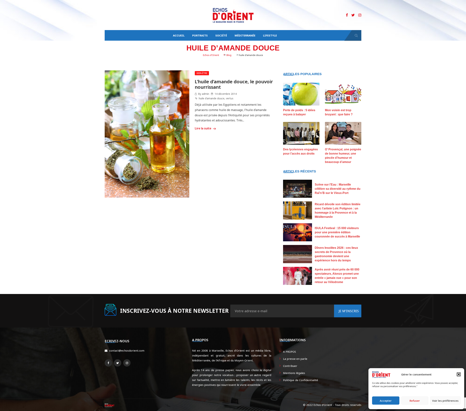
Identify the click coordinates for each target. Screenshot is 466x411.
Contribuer (290, 366)
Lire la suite (203, 128)
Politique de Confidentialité (300, 380)
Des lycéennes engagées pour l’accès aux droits (300, 151)
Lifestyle (270, 35)
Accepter (386, 400)
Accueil (179, 35)
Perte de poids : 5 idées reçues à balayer (299, 112)
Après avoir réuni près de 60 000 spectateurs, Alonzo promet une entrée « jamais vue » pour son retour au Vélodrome (337, 276)
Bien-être (202, 73)
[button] (459, 374)
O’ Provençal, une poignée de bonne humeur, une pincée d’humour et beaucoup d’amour (343, 155)
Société (221, 35)
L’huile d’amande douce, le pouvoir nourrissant (234, 84)
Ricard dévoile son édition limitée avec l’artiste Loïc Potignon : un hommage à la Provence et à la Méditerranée (337, 210)
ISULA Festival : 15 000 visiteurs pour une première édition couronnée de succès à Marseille (337, 232)
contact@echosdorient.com (126, 350)
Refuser (415, 400)
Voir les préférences (445, 400)
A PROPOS (289, 351)
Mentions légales (294, 373)
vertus (229, 98)
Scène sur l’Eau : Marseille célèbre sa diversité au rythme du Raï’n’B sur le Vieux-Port (337, 188)
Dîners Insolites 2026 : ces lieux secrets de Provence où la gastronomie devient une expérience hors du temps (336, 254)
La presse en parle (295, 359)
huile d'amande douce (211, 98)
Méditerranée (245, 35)
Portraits (200, 35)
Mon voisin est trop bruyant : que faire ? (339, 112)
